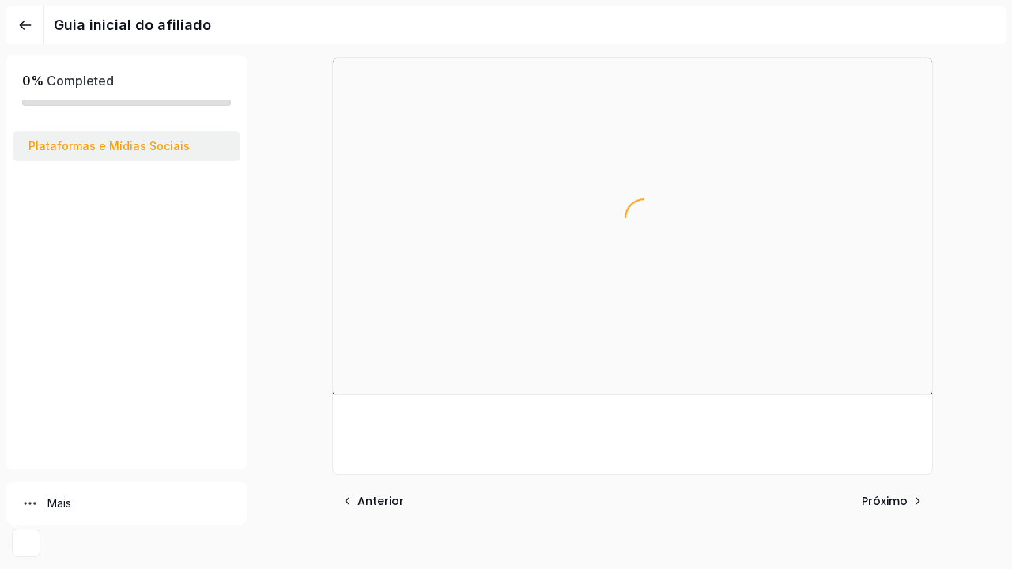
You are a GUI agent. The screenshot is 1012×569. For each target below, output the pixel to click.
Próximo (885, 501)
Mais (59, 503)
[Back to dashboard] (25, 25)
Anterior (380, 501)
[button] (126, 146)
